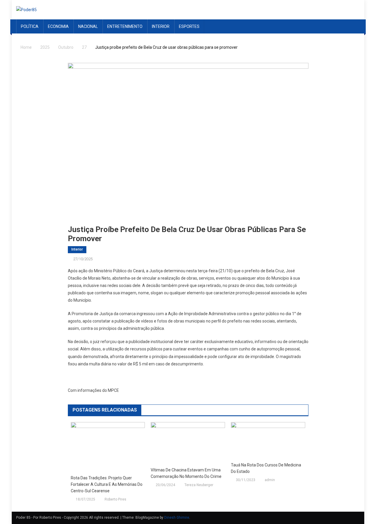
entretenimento (124, 26)
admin (270, 480)
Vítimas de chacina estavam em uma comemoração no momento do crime (186, 473)
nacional (88, 26)
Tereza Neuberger (198, 485)
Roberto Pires (115, 499)
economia (58, 26)
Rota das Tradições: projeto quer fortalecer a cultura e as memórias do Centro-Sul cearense (106, 484)
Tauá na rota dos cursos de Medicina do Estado (266, 468)
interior (160, 26)
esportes (189, 26)
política (29, 26)
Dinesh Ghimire (176, 517)
